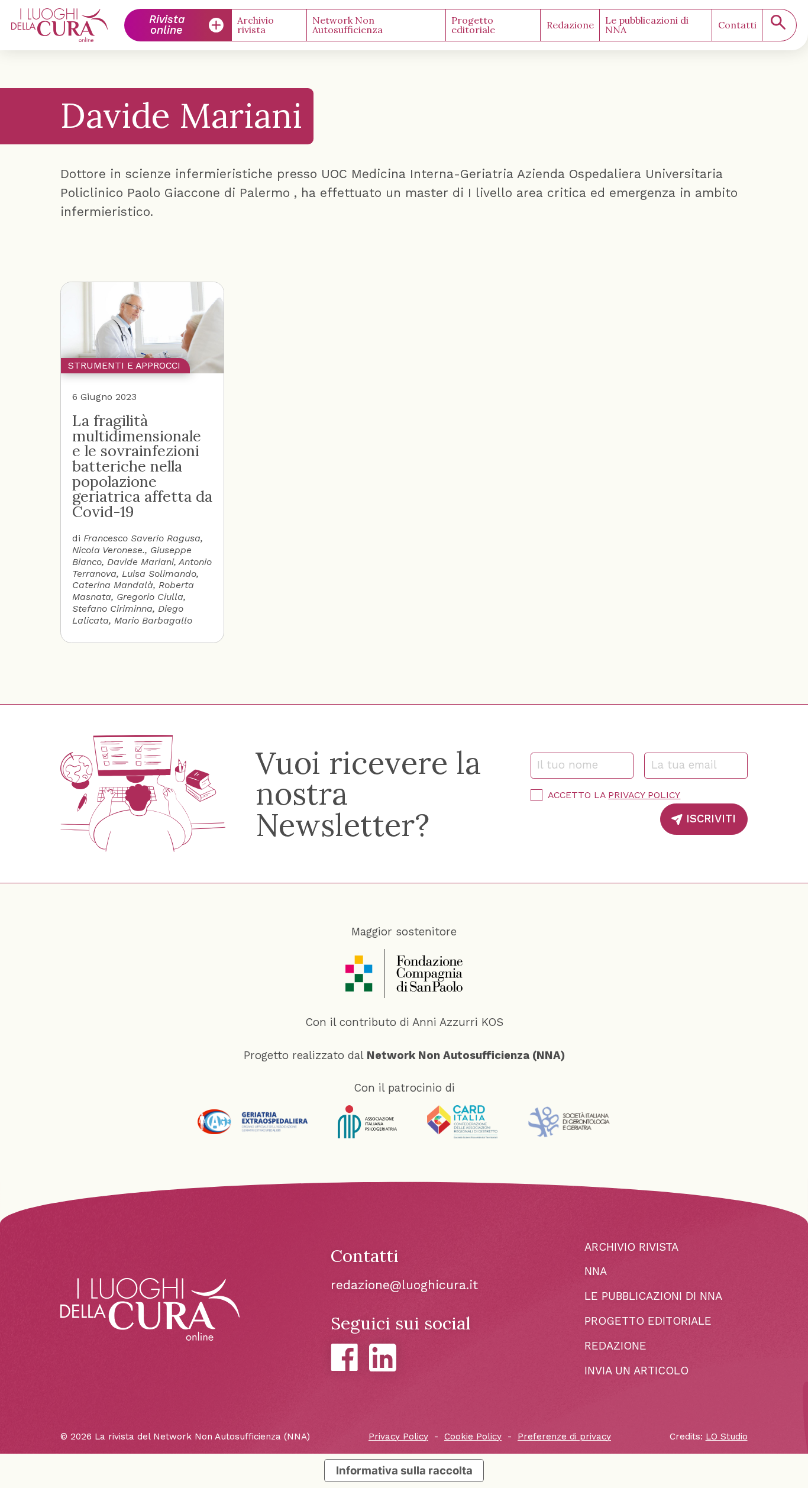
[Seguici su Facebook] (344, 1357)
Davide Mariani (140, 561)
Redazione (570, 25)
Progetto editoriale (473, 24)
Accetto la (614, 795)
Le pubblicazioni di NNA (647, 24)
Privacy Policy (644, 795)
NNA (595, 1271)
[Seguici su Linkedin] (382, 1357)
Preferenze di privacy (564, 1436)
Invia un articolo (636, 1370)
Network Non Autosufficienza (347, 24)
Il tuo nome (572, 765)
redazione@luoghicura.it (404, 1284)
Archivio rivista (255, 24)
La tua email (688, 765)
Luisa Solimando (159, 573)
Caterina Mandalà (112, 584)
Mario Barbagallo (153, 620)
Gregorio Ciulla (150, 596)
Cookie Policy (473, 1436)
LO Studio (727, 1436)
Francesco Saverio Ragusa (142, 538)
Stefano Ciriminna (112, 608)
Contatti (737, 25)
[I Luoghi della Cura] (59, 25)
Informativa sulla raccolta (404, 1470)
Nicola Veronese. (108, 550)
